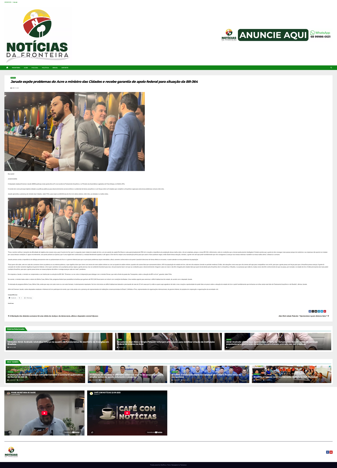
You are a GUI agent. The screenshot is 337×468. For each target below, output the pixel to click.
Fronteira (16, 67)
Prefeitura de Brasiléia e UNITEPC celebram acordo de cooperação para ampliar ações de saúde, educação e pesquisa (126, 375)
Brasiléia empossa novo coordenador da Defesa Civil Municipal (286, 377)
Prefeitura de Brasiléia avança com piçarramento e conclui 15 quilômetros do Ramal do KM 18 (45, 375)
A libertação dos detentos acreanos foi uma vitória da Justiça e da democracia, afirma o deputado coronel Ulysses (54, 316)
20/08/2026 (94, 380)
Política (45, 67)
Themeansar (183, 465)
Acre (26, 67)
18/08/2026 (258, 380)
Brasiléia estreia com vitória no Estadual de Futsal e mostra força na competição (206, 375)
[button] (331, 67)
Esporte (65, 67)
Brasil (55, 67)
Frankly (21, 380)
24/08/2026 (12, 380)
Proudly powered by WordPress (158, 465)
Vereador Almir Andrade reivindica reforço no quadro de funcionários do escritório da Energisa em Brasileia (58, 343)
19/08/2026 (176, 380)
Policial (35, 67)
